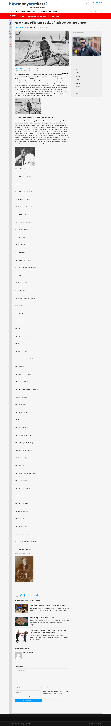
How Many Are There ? (15, 724)
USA (50, 11)
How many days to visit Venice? (42, 618)
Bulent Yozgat (20, 27)
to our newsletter (96, 3)
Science (35, 11)
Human (23, 11)
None (29, 11)
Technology (43, 11)
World (55, 11)
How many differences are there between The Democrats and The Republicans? (48, 631)
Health (17, 11)
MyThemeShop (98, 724)
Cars (11, 11)
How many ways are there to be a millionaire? (48, 605)
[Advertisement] (23, 589)
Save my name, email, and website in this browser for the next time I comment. (39, 696)
